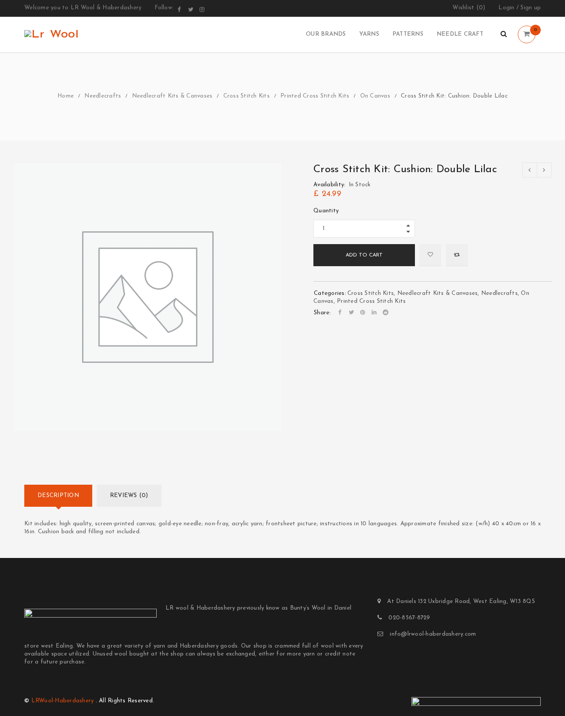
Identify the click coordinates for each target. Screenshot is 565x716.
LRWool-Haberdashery (62, 701)
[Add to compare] (457, 255)
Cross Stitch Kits (246, 96)
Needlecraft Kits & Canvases (172, 96)
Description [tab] (58, 495)
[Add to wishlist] (430, 255)
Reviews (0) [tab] (129, 495)
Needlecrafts (102, 96)
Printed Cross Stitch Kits (314, 96)
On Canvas (375, 96)
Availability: (329, 185)
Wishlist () (468, 8)
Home (65, 96)
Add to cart (364, 255)
